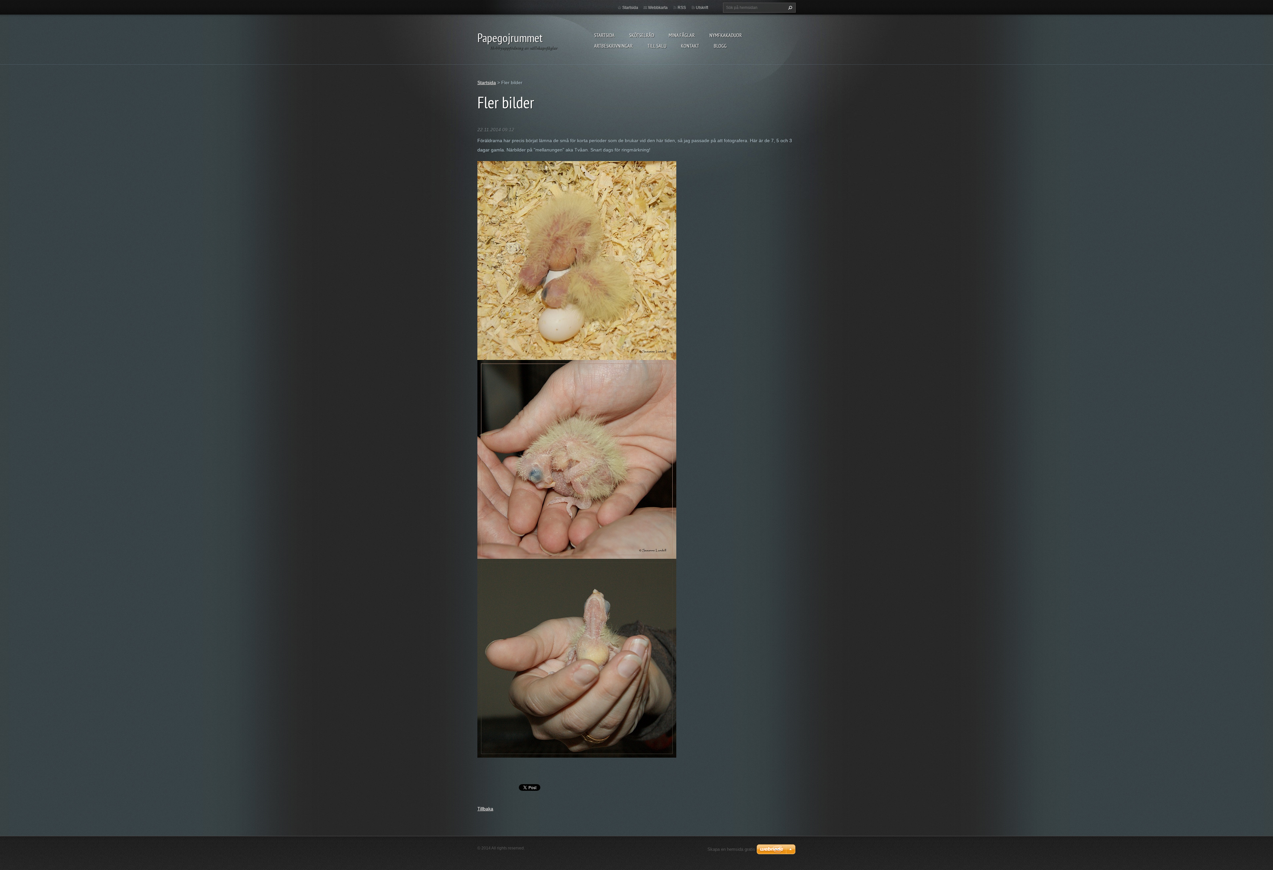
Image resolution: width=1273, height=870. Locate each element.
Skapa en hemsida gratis (731, 849)
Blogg (720, 45)
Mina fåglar (682, 35)
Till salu (656, 45)
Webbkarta (658, 7)
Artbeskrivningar (613, 45)
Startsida (604, 35)
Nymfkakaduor (725, 35)
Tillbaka (485, 808)
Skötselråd (641, 35)
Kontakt (690, 45)
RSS (682, 7)
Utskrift (702, 7)
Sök (789, 8)
